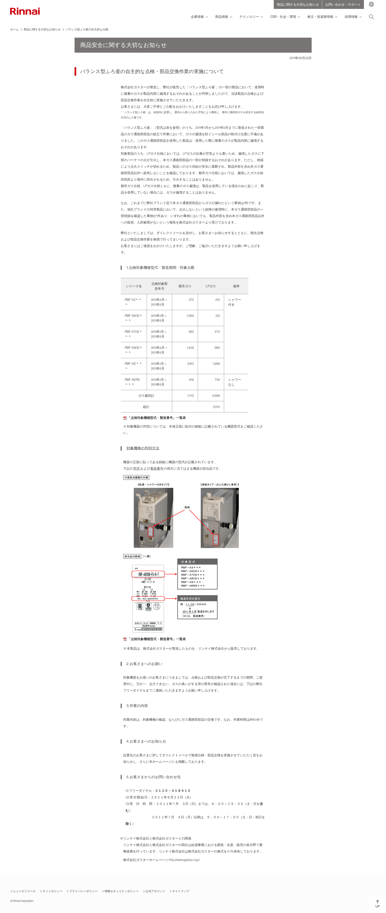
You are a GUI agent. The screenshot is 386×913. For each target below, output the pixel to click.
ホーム (14, 29)
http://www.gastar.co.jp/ (184, 860)
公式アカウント (155, 891)
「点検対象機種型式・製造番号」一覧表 (156, 418)
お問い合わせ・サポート (343, 4)
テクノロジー (249, 17)
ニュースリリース (24, 891)
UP (377, 906)
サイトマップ (180, 891)
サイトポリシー (52, 891)
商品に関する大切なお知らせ (298, 4)
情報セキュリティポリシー (122, 891)
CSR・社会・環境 (283, 17)
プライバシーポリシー (83, 891)
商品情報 (221, 17)
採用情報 (351, 17)
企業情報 (197, 17)
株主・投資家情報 (320, 17)
